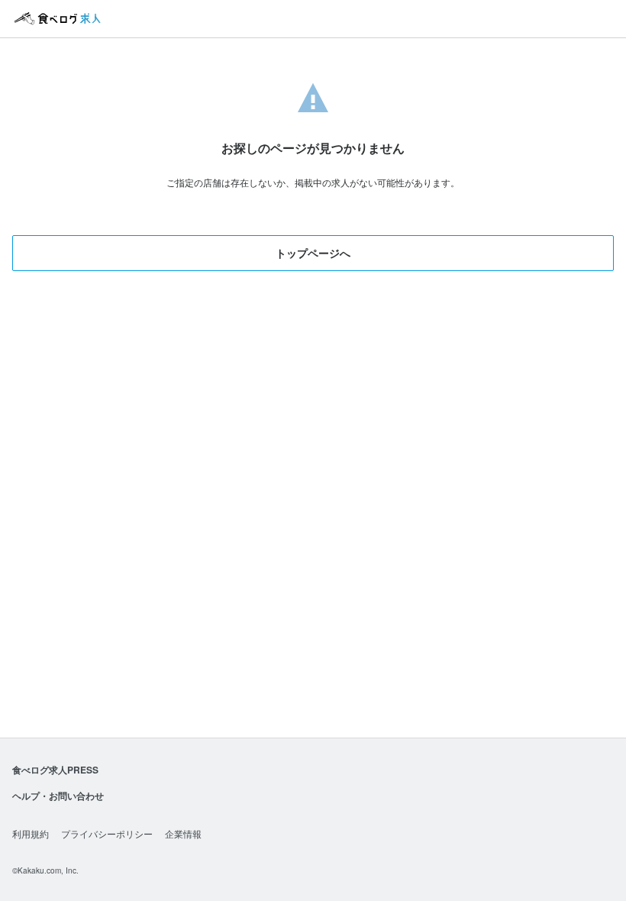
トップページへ (313, 252)
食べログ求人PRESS (55, 770)
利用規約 (30, 833)
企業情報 (183, 833)
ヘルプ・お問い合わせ (58, 796)
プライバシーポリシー (107, 833)
